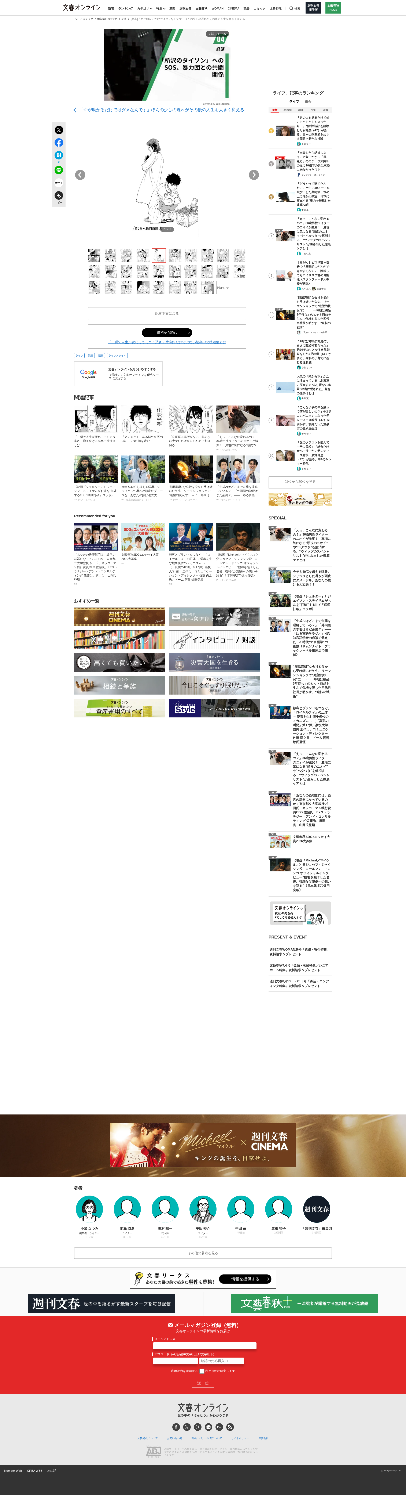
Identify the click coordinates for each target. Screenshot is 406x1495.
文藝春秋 (201, 8)
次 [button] (254, 175)
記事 (124, 19)
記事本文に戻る (167, 313)
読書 (247, 8)
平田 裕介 (306, 144)
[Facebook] (176, 1427)
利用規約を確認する (184, 1371)
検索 (297, 8)
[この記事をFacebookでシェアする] (59, 143)
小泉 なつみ (307, 367)
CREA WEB (34, 1470)
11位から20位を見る (300, 481)
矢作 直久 (306, 289)
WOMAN (218, 8)
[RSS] (230, 1427)
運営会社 (263, 1438)
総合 (308, 101)
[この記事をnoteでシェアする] (58, 183)
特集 (159, 8)
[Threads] (198, 1427)
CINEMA (233, 8)
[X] (187, 1427)
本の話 (51, 1470)
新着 (111, 8)
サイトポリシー (240, 1438)
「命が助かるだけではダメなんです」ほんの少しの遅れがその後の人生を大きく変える (161, 109)
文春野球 (276, 8)
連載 (172, 8)
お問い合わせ (174, 1438)
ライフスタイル (117, 355)
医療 (100, 355)
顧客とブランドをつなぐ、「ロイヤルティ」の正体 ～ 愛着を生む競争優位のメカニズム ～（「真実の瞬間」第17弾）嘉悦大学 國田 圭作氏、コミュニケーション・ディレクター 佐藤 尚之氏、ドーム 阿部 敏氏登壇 (190, 569)
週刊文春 (185, 8)
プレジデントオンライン (313, 175)
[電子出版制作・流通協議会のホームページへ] (153, 1452)
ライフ (79, 355)
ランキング (125, 8)
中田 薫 (305, 210)
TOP (76, 19)
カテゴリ (143, 8)
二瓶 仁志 (306, 253)
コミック (260, 8)
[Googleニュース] (208, 1427)
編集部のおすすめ (107, 19)
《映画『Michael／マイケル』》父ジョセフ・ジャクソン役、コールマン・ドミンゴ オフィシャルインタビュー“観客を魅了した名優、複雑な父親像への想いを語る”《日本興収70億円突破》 (237, 567)
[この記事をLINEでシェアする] (59, 171)
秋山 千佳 (321, 289)
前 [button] (80, 175)
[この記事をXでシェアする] (59, 130)
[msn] (219, 1427)
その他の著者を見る (203, 1253)
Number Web (13, 1470)
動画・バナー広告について (207, 1438)
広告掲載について (147, 1438)
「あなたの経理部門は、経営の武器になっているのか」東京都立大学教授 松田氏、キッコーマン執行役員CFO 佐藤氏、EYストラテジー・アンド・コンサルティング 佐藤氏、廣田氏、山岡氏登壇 (96, 569)
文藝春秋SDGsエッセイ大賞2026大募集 (140, 558)
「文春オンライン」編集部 (314, 332)
